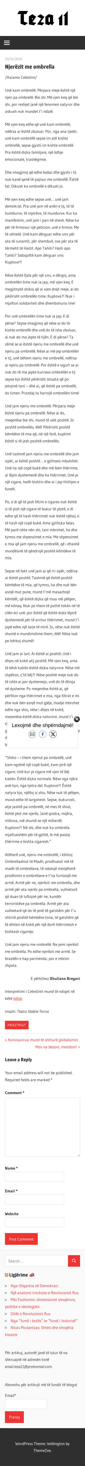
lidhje (17, 998)
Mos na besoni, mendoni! (56, 1046)
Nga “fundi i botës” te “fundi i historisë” (44, 1320)
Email (11, 1190)
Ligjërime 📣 (22, 1275)
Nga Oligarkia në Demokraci (34, 1285)
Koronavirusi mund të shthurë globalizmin (43, 1039)
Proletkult (17, 1025)
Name (11, 1168)
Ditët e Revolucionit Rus (30, 1313)
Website (11, 1213)
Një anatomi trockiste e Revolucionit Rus (44, 1292)
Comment (14, 1092)
